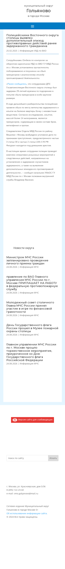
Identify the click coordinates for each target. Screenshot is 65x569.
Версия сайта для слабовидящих (34, 419)
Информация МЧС (29, 266)
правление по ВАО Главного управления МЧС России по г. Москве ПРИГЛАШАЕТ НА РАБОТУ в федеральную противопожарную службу (32, 283)
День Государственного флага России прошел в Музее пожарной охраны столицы (32, 328)
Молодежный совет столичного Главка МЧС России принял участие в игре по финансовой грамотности (30, 307)
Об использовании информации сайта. (26, 513)
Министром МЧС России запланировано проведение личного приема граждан (27, 260)
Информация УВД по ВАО (33, 50)
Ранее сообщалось (17, 84)
